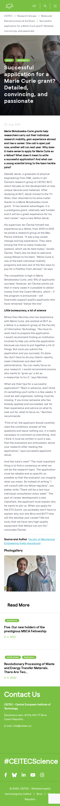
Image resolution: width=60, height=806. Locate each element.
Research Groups (26, 15)
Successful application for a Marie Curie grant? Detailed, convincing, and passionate (29, 25)
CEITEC (8, 15)
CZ (34, 5)
